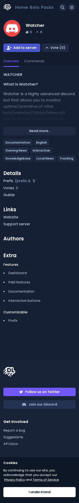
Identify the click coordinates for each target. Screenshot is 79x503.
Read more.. (39, 130)
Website (10, 217)
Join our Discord (43, 404)
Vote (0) (57, 47)
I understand (40, 492)
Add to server (25, 47)
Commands (34, 61)
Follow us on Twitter (42, 391)
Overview (11, 61)
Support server (16, 224)
